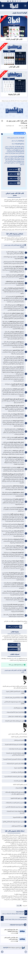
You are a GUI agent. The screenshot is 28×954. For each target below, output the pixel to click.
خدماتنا (18, 100)
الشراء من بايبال (13, 183)
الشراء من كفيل (13, 174)
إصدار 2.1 (25, 680)
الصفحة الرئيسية (24, 100)
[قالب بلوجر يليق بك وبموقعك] (23, 947)
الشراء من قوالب (13, 178)
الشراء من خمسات (13, 169)
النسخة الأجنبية (13, 649)
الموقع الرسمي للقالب (13, 626)
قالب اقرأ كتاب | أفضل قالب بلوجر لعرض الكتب (14, 671)
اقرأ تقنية (5, 947)
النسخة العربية (13, 644)
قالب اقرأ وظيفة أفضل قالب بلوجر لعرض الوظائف (14, 246)
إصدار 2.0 (25, 727)
